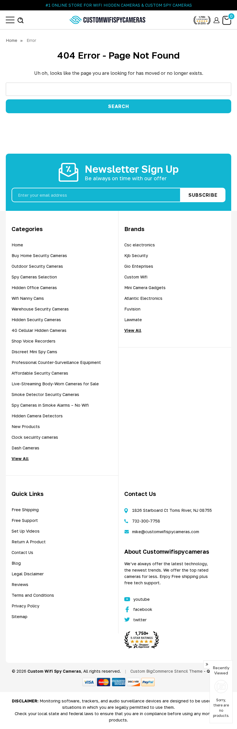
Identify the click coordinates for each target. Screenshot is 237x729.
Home (17, 244)
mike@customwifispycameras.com (165, 531)
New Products (26, 426)
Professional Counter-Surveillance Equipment (56, 362)
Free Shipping (25, 509)
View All (20, 458)
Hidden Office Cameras (34, 287)
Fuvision (132, 308)
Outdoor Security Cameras (37, 266)
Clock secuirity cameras (35, 437)
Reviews (20, 584)
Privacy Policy (25, 605)
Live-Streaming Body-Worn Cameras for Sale (55, 383)
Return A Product (29, 541)
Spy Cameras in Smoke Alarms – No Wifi (50, 405)
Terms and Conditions (33, 595)
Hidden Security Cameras (36, 319)
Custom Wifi (135, 276)
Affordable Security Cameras (40, 373)
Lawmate (133, 319)
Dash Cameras (25, 447)
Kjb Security (136, 255)
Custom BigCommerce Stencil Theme (166, 671)
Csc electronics (139, 244)
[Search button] (20, 19)
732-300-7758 (146, 520)
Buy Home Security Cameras (39, 255)
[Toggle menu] (10, 20)
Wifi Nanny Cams (28, 298)
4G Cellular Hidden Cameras (39, 330)
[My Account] (216, 19)
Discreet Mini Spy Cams (34, 351)
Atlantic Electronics (143, 298)
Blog (16, 563)
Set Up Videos (26, 531)
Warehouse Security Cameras (40, 308)
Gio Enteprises (138, 266)
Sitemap (19, 616)
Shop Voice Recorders (33, 341)
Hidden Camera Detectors (37, 415)
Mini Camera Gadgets (145, 287)
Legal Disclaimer (28, 573)
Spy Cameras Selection (34, 276)
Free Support (25, 520)
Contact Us (22, 552)
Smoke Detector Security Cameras (45, 394)
